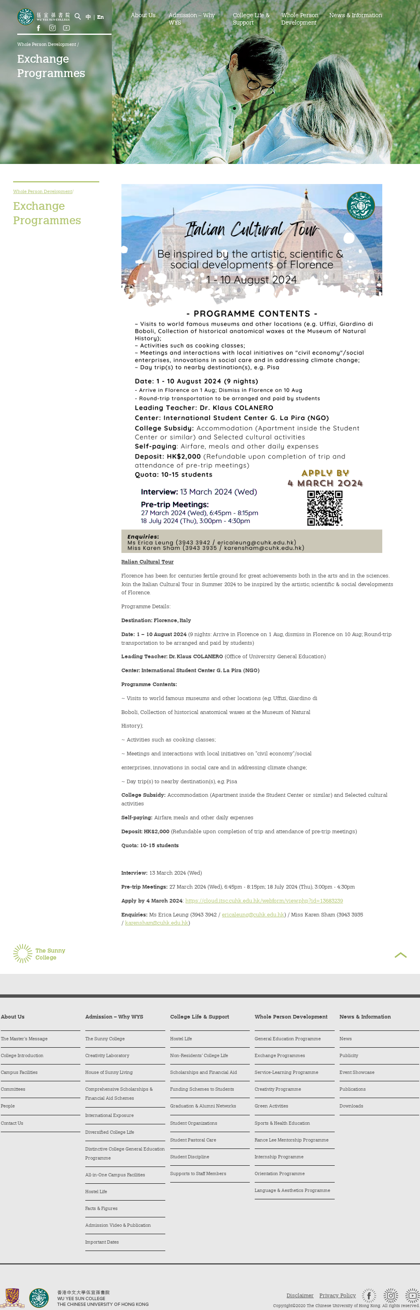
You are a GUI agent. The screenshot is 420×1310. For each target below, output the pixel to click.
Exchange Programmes (280, 1056)
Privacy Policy (338, 1296)
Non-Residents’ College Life (199, 1056)
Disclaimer (300, 1296)
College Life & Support (251, 19)
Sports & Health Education (282, 1123)
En (100, 17)
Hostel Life (96, 1192)
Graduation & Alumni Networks (203, 1106)
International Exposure (109, 1116)
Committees (13, 1089)
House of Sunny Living (109, 1073)
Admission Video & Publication (118, 1226)
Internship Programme (279, 1157)
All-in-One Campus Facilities (115, 1175)
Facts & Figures (101, 1209)
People (8, 1106)
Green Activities (271, 1106)
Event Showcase (357, 1073)
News (346, 1039)
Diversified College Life (109, 1132)
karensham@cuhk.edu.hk (156, 923)
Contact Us (12, 1123)
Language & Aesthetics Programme (292, 1191)
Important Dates (102, 1242)
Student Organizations (193, 1123)
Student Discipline (189, 1157)
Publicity (349, 1056)
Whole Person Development (47, 45)
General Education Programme (288, 1039)
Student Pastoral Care (193, 1140)
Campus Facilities (19, 1073)
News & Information (355, 16)
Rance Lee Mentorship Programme (292, 1140)
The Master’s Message (24, 1039)
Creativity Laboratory (107, 1056)
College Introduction (22, 1056)
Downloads (351, 1106)
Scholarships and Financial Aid (203, 1073)
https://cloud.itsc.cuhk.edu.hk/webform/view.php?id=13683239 (264, 901)
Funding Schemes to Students (202, 1089)
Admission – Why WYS (192, 19)
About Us (143, 16)
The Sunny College (105, 1039)
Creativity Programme (278, 1089)
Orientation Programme (280, 1174)
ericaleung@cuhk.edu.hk (253, 915)
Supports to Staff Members (198, 1174)
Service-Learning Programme (286, 1073)
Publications (353, 1089)
